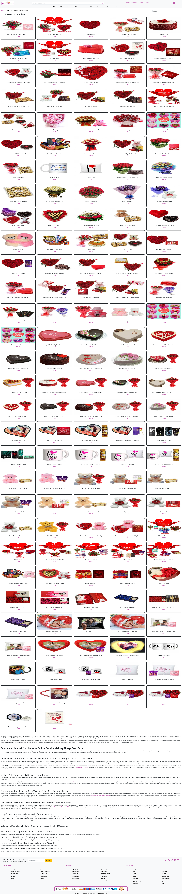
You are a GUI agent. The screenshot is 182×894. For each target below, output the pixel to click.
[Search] (102, 3)
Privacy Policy (44, 873)
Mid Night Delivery (15, 873)
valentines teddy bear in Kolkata (62, 807)
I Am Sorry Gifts (104, 869)
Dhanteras (135, 883)
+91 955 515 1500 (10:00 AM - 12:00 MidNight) (137, 3)
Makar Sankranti (137, 881)
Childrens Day (104, 880)
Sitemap (42, 878)
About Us (13, 869)
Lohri (134, 880)
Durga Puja (164, 871)
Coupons (13, 876)
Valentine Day (75, 871)
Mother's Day (75, 873)
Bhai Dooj (135, 873)
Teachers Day (75, 880)
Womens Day (104, 876)
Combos (84, 6)
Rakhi (134, 869)
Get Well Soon (75, 878)
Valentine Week (76, 869)
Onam (134, 876)
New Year (103, 878)
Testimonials (43, 869)
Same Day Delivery (15, 871)
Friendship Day (75, 876)
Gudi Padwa (135, 878)
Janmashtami (165, 869)
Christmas (135, 875)
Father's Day (75, 875)
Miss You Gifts (104, 875)
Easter (163, 881)
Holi (163, 883)
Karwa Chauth (165, 876)
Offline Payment (15, 880)
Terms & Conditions (45, 871)
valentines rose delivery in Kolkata (100, 795)
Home (2, 10)
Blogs (12, 875)
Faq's (12, 878)
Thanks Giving (104, 871)
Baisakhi (164, 880)
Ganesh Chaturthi (166, 878)
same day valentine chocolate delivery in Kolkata (80, 782)
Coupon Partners (44, 876)
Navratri (164, 873)
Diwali (134, 871)
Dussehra (164, 875)
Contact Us (43, 875)
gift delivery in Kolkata (82, 767)
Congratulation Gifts (105, 873)
